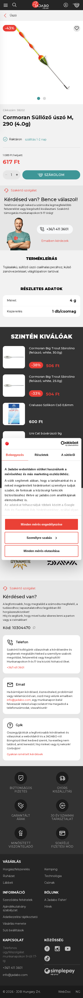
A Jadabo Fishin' (55, 900)
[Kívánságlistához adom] (76, 28)
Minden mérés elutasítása (41, 551)
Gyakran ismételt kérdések (25, 754)
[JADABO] (40, 5)
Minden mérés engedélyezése (41, 524)
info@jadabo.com (19, 699)
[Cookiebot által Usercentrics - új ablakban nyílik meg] (60, 443)
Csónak (49, 882)
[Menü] (5, 5)
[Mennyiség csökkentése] (5, 174)
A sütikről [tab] (68, 455)
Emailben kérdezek (54, 241)
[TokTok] (47, 958)
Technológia (53, 876)
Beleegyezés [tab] (15, 455)
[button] (39, 98)
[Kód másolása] (34, 628)
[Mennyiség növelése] (17, 174)
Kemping (50, 869)
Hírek (48, 906)
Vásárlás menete (14, 923)
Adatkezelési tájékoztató (20, 917)
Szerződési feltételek (17, 900)
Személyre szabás (39, 537)
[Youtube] (68, 949)
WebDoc (64, 992)
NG (78, 992)
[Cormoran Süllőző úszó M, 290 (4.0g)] (41, 57)
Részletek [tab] (42, 455)
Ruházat (9, 876)
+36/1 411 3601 (57, 229)
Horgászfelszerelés (16, 869)
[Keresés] (14, 5)
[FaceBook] (47, 949)
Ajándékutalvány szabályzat (14, 908)
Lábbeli (8, 882)
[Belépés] (66, 5)
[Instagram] (57, 949)
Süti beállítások (13, 930)
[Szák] (76, 5)
